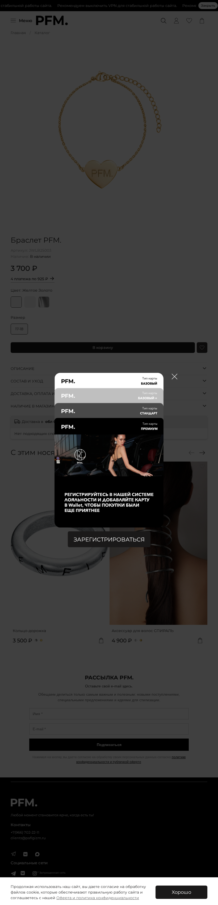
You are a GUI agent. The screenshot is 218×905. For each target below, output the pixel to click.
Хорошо (181, 892)
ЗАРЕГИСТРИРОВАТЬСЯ (109, 539)
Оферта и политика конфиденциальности (97, 897)
